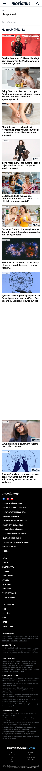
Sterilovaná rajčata (14, 665)
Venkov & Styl (8, 597)
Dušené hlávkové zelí (8, 661)
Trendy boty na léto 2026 (10, 652)
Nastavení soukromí (11, 538)
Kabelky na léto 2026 (24, 652)
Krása (5, 563)
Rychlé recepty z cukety (17, 671)
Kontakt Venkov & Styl (12, 525)
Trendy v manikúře (7, 648)
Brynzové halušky (27, 669)
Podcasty (6, 589)
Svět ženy (6, 613)
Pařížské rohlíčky (15, 667)
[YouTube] (12, 499)
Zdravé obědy (23, 640)
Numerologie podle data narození (23, 638)
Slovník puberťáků (18, 636)
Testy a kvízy (28, 636)
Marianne (31, 752)
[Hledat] (37, 3)
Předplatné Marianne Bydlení (15, 508)
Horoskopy (7, 584)
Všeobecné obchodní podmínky (16, 542)
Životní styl (8, 567)
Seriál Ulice (19, 650)
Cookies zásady (9, 547)
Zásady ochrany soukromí (14, 534)
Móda (4, 558)
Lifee (4, 622)
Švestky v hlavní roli (21, 661)
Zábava (5, 571)
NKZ (11, 757)
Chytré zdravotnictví (30, 650)
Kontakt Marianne (10, 516)
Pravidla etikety (6, 636)
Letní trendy (14, 640)
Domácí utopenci (15, 669)
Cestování (9, 638)
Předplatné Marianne (12, 503)
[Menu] (4, 3)
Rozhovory (7, 576)
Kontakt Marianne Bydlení (14, 521)
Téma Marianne (9, 593)
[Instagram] (8, 499)
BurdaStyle (31, 757)
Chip (4, 618)
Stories (5, 580)
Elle (4, 609)
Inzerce (5, 551)
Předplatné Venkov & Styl (14, 512)
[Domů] (21, 3)
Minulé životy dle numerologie (23, 648)
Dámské (30, 754)
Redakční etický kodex (12, 529)
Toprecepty (7, 626)
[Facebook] (3, 499)
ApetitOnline (8, 605)
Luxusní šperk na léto (13, 654)
